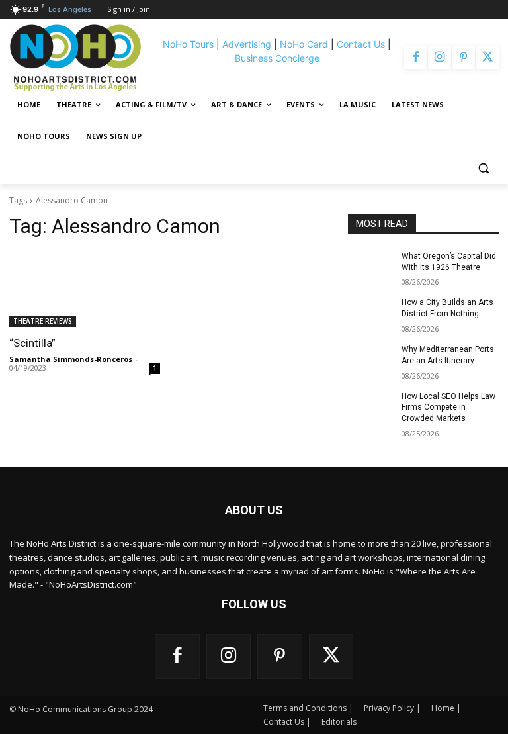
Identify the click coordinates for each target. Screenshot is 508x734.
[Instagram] (439, 57)
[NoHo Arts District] (81, 57)
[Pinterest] (463, 57)
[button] (483, 168)
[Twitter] (487, 57)
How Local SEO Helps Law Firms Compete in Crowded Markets (448, 408)
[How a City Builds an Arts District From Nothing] (370, 313)
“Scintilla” (32, 342)
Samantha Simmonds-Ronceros (70, 359)
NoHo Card (304, 44)
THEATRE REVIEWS (42, 321)
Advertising (246, 44)
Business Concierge (277, 58)
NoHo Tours (188, 44)
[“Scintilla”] (84, 289)
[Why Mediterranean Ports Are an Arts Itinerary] (370, 360)
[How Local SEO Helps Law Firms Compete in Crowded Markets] (370, 407)
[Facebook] (415, 57)
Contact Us (361, 44)
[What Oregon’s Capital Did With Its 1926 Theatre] (370, 267)
